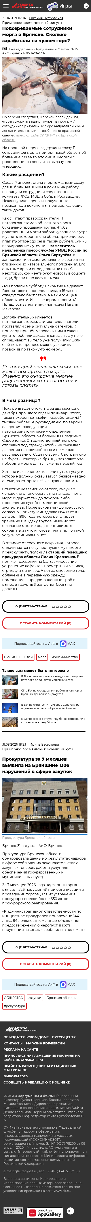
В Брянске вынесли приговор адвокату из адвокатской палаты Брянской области (50, 706)
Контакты (13, 1043)
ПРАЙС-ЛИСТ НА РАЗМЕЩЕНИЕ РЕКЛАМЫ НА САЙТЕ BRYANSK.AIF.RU (42, 1058)
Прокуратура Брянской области (28, 838)
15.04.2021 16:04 (14, 18)
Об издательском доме (26, 1037)
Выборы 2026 (16, 1076)
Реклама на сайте (21, 1049)
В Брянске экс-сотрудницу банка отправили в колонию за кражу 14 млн (53, 720)
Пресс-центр (64, 1037)
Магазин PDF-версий (45, 1043)
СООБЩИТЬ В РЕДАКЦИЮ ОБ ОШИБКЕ (37, 1082)
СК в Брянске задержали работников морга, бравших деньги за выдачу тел (51, 692)
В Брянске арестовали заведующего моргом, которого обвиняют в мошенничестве (52, 678)
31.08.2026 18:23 (14, 744)
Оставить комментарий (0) (45, 623)
